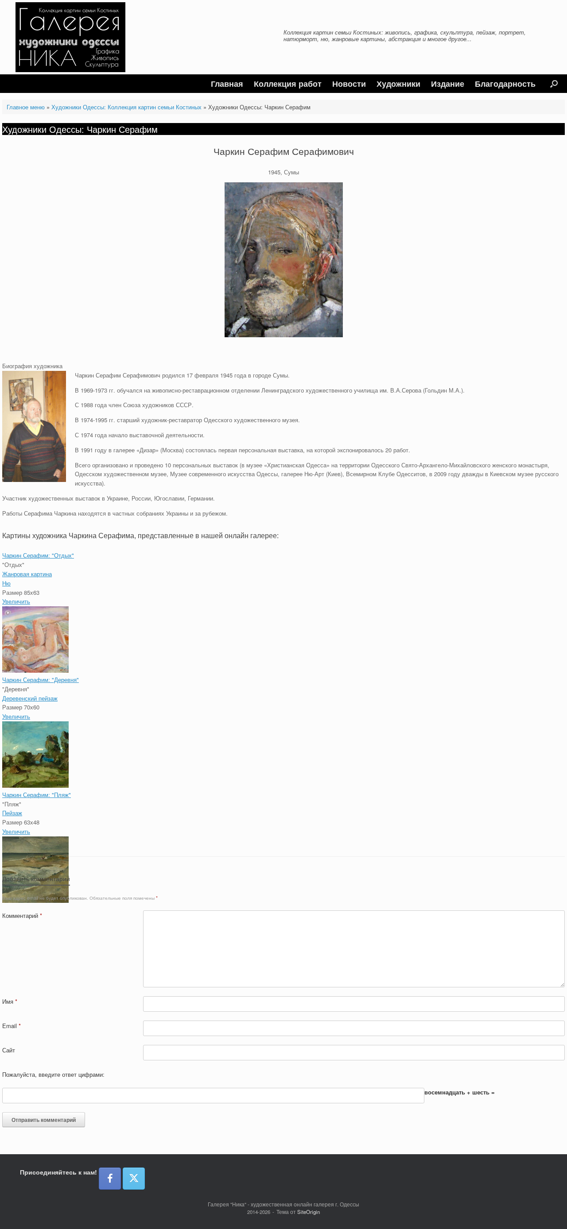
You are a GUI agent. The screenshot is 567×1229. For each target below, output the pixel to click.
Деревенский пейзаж (30, 698)
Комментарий (22, 915)
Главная (227, 83)
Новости (349, 83)
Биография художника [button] (32, 366)
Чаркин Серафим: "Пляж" (36, 794)
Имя (9, 1001)
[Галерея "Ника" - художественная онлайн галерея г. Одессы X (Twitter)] (134, 1178)
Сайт (8, 1050)
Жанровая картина (27, 574)
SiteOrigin (308, 1211)
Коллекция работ (288, 83)
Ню (6, 583)
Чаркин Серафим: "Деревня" (40, 679)
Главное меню (26, 107)
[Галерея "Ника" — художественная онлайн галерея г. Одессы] (70, 37)
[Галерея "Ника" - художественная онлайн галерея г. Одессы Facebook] (110, 1178)
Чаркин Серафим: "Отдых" (38, 555)
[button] (554, 83)
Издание (447, 83)
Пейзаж (12, 813)
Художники (398, 83)
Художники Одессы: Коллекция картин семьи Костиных (126, 107)
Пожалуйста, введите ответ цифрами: (53, 1074)
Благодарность (505, 83)
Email (11, 1025)
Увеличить (16, 601)
